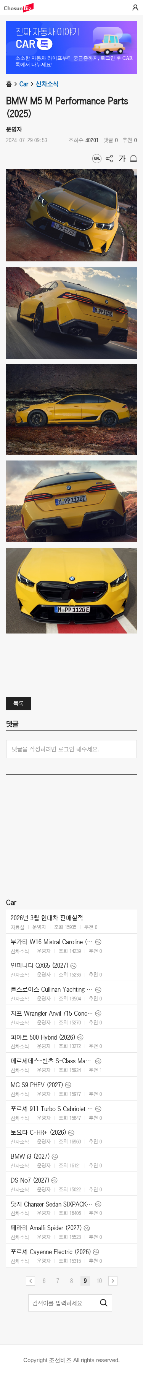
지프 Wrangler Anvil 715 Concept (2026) (52, 1013)
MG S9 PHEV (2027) (37, 1085)
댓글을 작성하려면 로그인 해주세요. (55, 749)
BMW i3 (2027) (30, 1156)
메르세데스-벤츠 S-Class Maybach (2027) (52, 1061)
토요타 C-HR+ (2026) (38, 1132)
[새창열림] (22, 8)
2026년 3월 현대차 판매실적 (47, 918)
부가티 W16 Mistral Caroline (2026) (52, 942)
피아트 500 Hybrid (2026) (43, 1037)
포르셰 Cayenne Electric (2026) (51, 1252)
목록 (18, 703)
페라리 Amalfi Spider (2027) (46, 1228)
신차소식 (47, 84)
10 (99, 1280)
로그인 (135, 7)
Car (23, 84)
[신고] (133, 158)
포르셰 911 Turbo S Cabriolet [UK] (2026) (52, 1109)
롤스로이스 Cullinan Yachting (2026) (52, 989)
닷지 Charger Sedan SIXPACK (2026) (52, 1204)
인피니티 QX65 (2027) (40, 965)
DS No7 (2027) (30, 1180)
